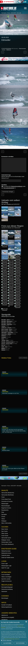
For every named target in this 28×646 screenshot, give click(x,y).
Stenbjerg (3, 337)
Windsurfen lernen (5, 551)
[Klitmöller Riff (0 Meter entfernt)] (11, 306)
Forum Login (4, 563)
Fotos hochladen (5, 574)
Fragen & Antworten (6, 581)
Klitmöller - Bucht (5, 319)
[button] (14, 640)
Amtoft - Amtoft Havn (6, 343)
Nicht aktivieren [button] (20, 643)
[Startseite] (9, 9)
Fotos (8, 13)
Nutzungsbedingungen (7, 587)
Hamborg (3, 335)
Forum (3, 497)
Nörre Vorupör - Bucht (6, 329)
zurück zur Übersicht (23, 357)
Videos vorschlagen (6, 576)
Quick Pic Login (5, 568)
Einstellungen (4, 598)
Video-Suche (4, 533)
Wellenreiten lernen (6, 553)
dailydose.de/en (5, 617)
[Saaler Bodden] (4, 220)
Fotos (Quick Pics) (6, 499)
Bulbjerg (3, 348)
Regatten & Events (6, 508)
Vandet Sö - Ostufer (6, 327)
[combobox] (26, 621)
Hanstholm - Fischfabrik (7, 332)
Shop (2, 512)
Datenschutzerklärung (16, 186)
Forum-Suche (4, 535)
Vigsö (2, 338)
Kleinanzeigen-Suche (6, 542)
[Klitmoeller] (11, 210)
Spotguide (4, 514)
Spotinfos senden (5, 579)
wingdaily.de (4, 619)
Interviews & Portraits (7, 501)
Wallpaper (3, 521)
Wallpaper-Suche (5, 540)
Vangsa (3, 326)
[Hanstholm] (4, 210)
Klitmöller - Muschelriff (6, 321)
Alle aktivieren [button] (7, 643)
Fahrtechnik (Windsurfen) (7, 492)
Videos (3, 518)
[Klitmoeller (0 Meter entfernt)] (4, 234)
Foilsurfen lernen (5, 555)
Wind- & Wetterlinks (6, 523)
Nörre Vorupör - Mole (6, 330)
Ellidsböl (3, 350)
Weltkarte (8, 49)
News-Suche (4, 529)
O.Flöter (9, 48)
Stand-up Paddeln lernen (7, 557)
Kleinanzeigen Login (6, 565)
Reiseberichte (4, 510)
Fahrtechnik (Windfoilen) (7, 495)
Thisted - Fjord (4, 340)
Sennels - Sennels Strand (7, 342)
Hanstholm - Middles (6, 334)
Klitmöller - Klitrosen (6, 323)
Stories (3, 516)
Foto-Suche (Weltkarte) (7, 544)
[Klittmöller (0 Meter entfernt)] (18, 256)
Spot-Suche (4, 531)
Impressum (4, 591)
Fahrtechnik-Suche (6, 537)
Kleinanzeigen (4, 503)
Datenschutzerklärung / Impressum (12, 638)
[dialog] (14, 633)
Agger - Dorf (4, 346)
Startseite (3, 13)
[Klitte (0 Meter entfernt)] (4, 239)
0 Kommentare (22, 48)
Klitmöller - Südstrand (6, 324)
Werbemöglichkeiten (6, 607)
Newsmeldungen (5, 505)
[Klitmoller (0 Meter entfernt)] (11, 236)
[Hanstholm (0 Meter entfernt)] (18, 239)
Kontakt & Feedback (6, 605)
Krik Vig (3, 345)
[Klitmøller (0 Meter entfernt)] (4, 270)
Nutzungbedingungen (9, 188)
